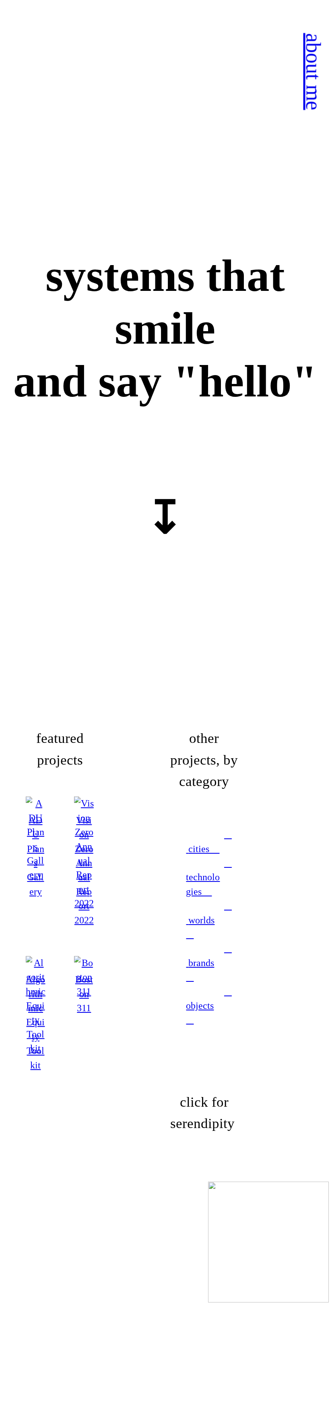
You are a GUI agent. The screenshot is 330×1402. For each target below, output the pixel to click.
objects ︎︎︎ (208, 1005)
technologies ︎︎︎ (208, 877)
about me (313, 71)
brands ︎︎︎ (208, 962)
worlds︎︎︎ (208, 920)
